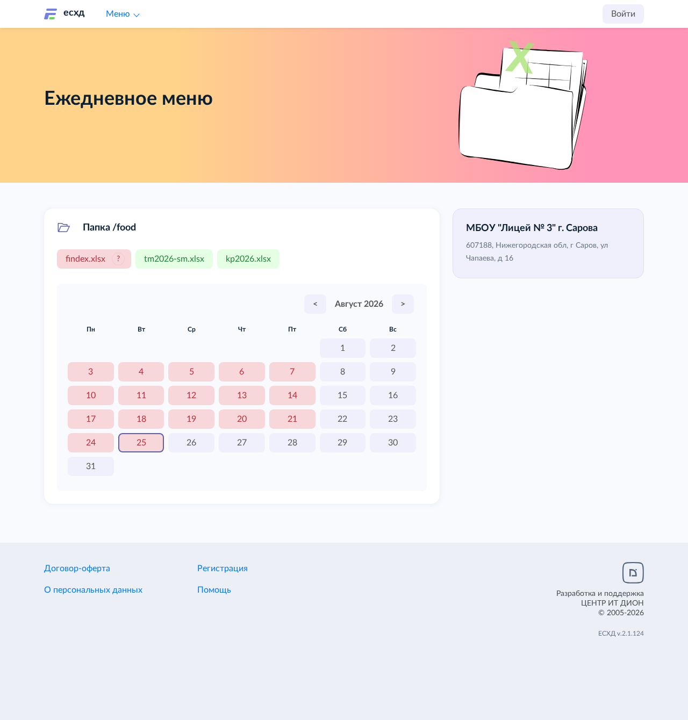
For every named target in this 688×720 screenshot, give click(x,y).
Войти (623, 14)
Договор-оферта (77, 568)
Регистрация (222, 568)
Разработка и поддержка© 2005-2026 (600, 603)
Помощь (214, 590)
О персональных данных (93, 590)
